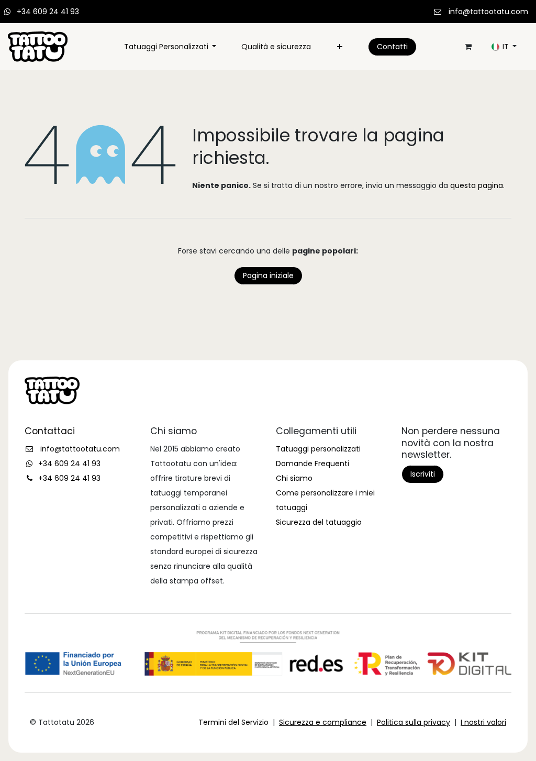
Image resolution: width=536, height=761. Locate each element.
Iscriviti (422, 474)
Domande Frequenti (312, 463)
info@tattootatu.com (488, 11)
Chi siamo (294, 478)
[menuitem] (170, 47)
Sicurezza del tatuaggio (319, 522)
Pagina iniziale (268, 275)
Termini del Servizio (233, 722)
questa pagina (476, 185)
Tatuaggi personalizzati (318, 449)
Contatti (392, 46)
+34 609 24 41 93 (48, 11)
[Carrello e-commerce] (468, 47)
